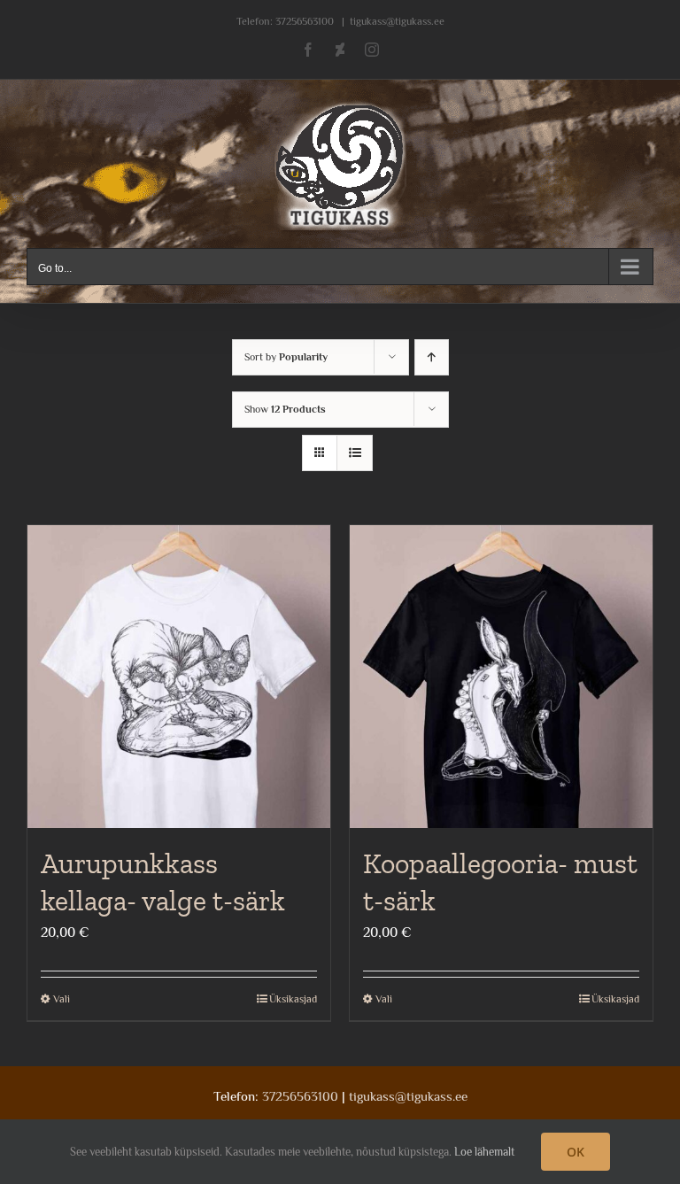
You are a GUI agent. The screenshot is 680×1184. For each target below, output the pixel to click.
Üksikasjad (293, 999)
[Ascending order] (431, 357)
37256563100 (304, 21)
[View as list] (354, 453)
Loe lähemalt (484, 1151)
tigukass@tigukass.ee (397, 21)
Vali (61, 999)
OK (575, 1151)
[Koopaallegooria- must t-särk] (501, 676)
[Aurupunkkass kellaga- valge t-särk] (178, 676)
